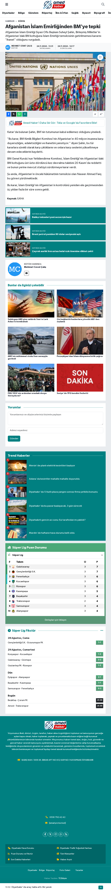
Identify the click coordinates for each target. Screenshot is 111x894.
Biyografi (99, 13)
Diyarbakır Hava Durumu (23, 848)
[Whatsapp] (60, 834)
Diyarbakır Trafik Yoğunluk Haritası (76, 848)
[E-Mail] (26, 273)
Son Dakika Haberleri (20, 859)
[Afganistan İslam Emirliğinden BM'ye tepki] (55, 81)
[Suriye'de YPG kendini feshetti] (80, 377)
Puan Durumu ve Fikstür (22, 854)
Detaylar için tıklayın (55, 620)
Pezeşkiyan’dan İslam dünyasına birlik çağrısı (80, 356)
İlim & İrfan (62, 13)
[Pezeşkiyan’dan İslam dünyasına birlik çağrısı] (80, 340)
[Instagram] (55, 834)
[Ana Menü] (6, 4)
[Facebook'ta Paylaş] (9, 114)
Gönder (14, 438)
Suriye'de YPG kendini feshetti (72, 393)
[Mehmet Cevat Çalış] (15, 269)
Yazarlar (79, 870)
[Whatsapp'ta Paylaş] (19, 114)
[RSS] (66, 834)
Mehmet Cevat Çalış (35, 267)
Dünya (21, 21)
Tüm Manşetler (67, 854)
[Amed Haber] (54, 4)
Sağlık (74, 13)
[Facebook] (45, 834)
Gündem (33, 13)
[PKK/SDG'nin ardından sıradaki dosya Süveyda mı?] (31, 377)
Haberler (9, 21)
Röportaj (47, 13)
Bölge (21, 13)
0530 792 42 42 (57, 817)
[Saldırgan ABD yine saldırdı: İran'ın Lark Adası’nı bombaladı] (31, 303)
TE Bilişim (62, 878)
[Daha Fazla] (24, 114)
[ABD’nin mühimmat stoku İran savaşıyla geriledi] (31, 340)
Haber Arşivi (66, 859)
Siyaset (86, 13)
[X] (50, 834)
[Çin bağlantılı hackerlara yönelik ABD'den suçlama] (80, 303)
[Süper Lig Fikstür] (101, 630)
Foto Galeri (65, 870)
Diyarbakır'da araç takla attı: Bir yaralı (32, 887)
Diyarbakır (8, 13)
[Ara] (103, 5)
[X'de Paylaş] (13, 114)
